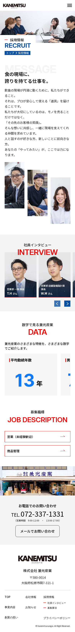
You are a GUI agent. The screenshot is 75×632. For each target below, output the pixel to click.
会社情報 (30, 597)
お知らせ (30, 607)
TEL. (37, 514)
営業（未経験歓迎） (21, 436)
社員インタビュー (57, 602)
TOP (7, 597)
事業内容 (10, 607)
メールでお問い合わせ (37, 531)
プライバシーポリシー (56, 618)
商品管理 (13, 451)
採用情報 (48, 597)
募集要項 (52, 607)
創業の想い (11, 617)
